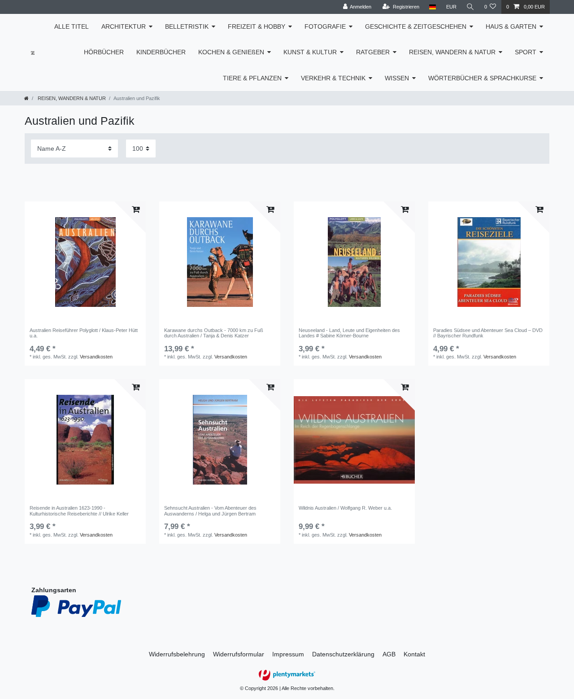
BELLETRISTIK (187, 26)
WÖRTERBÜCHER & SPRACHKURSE (482, 78)
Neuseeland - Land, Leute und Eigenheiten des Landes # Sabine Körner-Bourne (349, 333)
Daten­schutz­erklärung (343, 654)
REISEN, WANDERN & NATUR (452, 52)
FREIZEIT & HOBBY (256, 26)
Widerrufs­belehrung (177, 654)
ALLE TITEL (71, 26)
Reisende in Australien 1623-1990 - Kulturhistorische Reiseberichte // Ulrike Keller (79, 510)
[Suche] (470, 7)
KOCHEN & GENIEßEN (231, 52)
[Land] (432, 7)
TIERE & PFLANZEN (252, 78)
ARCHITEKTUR (123, 26)
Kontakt (414, 654)
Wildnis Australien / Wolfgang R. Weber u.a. (345, 508)
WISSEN (397, 78)
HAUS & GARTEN (511, 26)
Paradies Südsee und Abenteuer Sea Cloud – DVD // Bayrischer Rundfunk (488, 333)
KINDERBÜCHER (161, 52)
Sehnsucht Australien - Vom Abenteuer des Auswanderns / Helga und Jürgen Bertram (210, 510)
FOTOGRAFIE (325, 26)
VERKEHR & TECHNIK (333, 78)
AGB (389, 654)
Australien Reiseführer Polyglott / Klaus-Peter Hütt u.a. (84, 333)
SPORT (525, 52)
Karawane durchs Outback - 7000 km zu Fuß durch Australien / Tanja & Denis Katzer (213, 333)
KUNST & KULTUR (310, 52)
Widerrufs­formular (238, 654)
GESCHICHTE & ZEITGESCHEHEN (415, 26)
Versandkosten (96, 356)
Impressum (288, 654)
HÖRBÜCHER (104, 52)
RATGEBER (373, 52)
